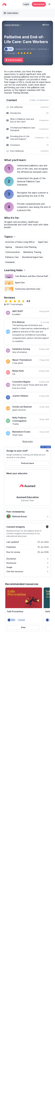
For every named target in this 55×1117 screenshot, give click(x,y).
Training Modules (11, 25)
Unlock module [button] (15, 60)
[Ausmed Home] (4, 4)
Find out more (27, 463)
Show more (27, 441)
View (23, 627)
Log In (26, 4)
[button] (49, 4)
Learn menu (12, 13)
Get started (38, 4)
